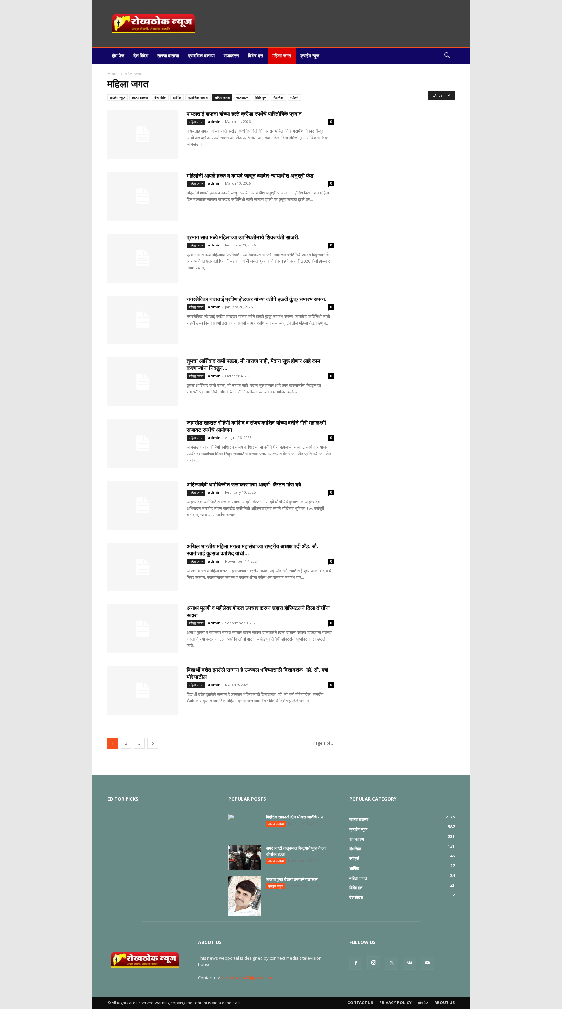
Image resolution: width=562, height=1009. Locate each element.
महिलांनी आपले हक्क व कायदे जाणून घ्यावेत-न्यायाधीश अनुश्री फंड (250, 175)
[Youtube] (427, 963)
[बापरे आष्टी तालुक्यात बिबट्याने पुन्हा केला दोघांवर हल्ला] (244, 857)
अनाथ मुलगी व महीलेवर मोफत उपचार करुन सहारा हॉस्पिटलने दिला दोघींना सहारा (258, 611)
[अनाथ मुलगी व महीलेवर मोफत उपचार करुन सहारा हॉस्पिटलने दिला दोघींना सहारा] (142, 628)
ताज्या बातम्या (168, 55)
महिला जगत (281, 55)
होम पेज (118, 55)
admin (214, 121)
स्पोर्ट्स (294, 97)
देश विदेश (140, 55)
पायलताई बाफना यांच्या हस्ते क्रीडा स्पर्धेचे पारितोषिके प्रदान (244, 113)
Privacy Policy (395, 1002)
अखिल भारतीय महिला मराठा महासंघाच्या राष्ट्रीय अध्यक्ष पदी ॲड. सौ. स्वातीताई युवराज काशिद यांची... (252, 549)
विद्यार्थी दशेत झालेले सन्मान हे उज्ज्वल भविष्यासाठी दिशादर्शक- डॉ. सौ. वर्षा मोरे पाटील (257, 673)
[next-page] (152, 743)
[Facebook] (355, 963)
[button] (447, 55)
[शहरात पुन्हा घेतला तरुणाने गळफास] (244, 896)
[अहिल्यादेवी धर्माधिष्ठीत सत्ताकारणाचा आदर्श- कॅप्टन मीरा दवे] (142, 505)
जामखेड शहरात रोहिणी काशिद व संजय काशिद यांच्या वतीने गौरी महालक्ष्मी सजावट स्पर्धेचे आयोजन (256, 426)
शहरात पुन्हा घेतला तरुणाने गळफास (292, 879)
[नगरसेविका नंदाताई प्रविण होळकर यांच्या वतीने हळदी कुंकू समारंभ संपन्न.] (142, 320)
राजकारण (231, 55)
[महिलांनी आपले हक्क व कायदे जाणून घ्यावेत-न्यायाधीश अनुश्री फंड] (142, 196)
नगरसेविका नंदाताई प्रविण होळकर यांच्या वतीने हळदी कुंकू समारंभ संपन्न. (257, 299)
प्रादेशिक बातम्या (201, 55)
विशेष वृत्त (255, 55)
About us (445, 1002)
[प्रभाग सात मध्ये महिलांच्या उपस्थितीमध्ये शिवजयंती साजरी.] (142, 258)
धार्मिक (177, 97)
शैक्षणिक (278, 97)
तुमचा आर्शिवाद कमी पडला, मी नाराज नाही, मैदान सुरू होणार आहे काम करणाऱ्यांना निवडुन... (253, 364)
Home (113, 73)
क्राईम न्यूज (309, 55)
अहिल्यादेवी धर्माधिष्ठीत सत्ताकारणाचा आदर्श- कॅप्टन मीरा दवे (244, 484)
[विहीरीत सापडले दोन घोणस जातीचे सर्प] (244, 825)
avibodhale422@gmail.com (247, 978)
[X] (391, 963)
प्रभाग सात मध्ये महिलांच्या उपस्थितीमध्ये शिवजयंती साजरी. (243, 237)
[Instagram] (373, 962)
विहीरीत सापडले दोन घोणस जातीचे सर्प (294, 817)
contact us (360, 1002)
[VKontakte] (409, 963)
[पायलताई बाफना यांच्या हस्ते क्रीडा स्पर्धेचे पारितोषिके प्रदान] (142, 134)
